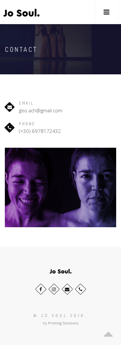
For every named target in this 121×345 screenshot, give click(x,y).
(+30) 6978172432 (40, 131)
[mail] (67, 289)
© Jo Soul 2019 (59, 315)
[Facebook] (41, 289)
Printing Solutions (63, 323)
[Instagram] (54, 289)
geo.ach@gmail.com (40, 110)
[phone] (80, 289)
